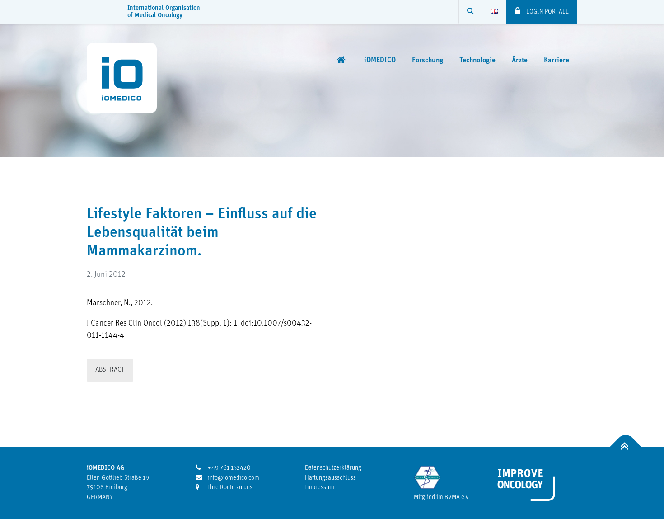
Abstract (110, 370)
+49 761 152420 (228, 468)
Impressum (319, 487)
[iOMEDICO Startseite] (342, 60)
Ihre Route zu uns (229, 487)
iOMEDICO (380, 60)
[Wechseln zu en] (494, 12)
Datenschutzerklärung (333, 468)
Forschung (427, 60)
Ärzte (520, 60)
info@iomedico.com (232, 478)
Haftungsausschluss (330, 478)
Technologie (477, 60)
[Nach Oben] (626, 447)
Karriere (556, 60)
